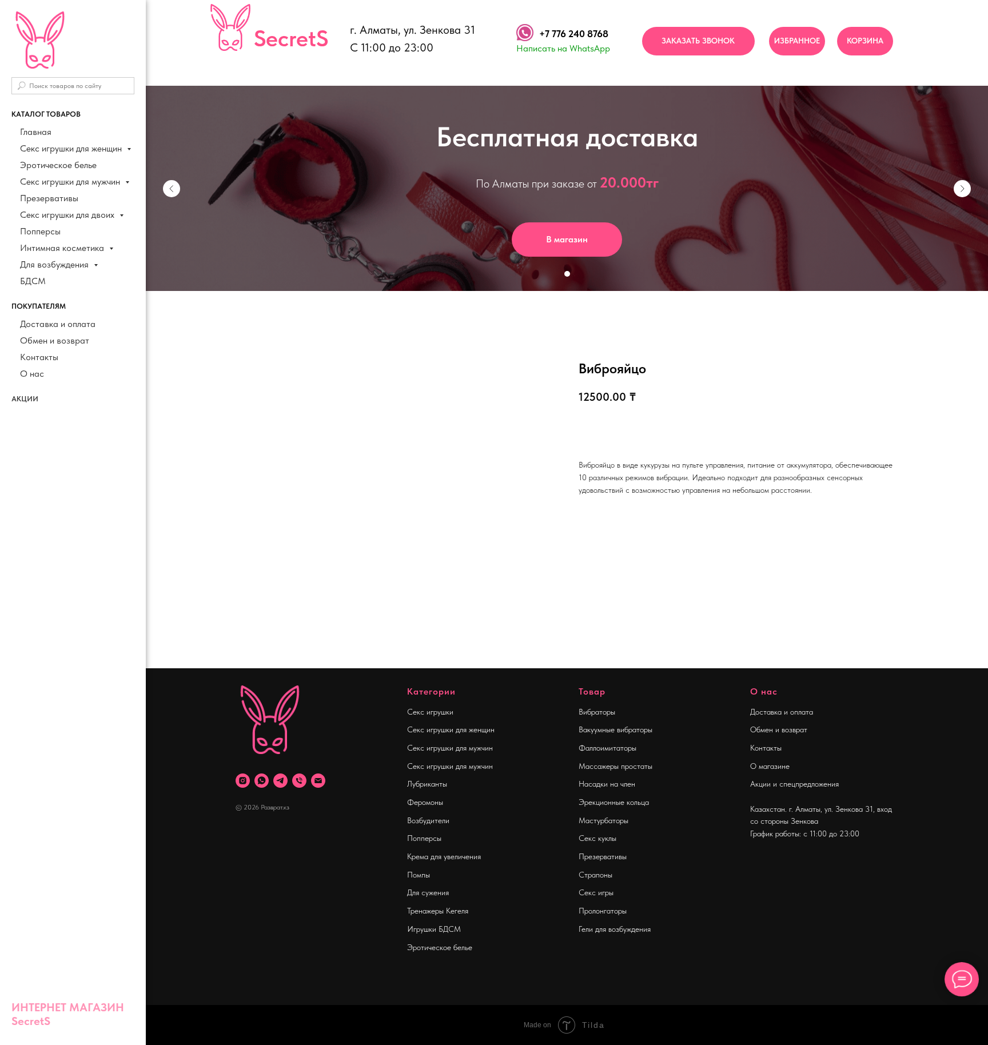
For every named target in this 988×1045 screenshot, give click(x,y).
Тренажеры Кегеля (437, 910)
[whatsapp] (261, 780)
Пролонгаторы (603, 910)
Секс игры (596, 892)
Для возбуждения (55, 264)
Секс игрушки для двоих (68, 214)
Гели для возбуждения (615, 929)
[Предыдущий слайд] (171, 188)
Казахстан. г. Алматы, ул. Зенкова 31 (811, 808)
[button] (698, 41)
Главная (35, 131)
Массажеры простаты (615, 766)
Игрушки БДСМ (434, 929)
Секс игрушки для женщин (72, 148)
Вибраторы (597, 711)
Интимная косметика (63, 247)
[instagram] (243, 780)
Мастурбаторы (603, 820)
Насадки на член (607, 783)
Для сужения (428, 892)
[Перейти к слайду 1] (567, 274)
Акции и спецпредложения (794, 783)
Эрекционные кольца (614, 802)
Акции (24, 398)
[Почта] (318, 780)
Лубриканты (427, 783)
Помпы (418, 874)
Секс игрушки (430, 711)
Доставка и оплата (57, 323)
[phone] (299, 780)
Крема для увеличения (444, 856)
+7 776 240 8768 (573, 33)
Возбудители (428, 820)
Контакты (39, 357)
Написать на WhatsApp (563, 48)
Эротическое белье (58, 164)
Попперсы (40, 231)
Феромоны (425, 802)
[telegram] (280, 780)
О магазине (770, 766)
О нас (32, 373)
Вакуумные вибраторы (615, 729)
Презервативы (49, 198)
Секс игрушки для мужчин (71, 181)
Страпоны (595, 874)
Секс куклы (597, 838)
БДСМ (33, 281)
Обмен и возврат (54, 340)
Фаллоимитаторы (607, 747)
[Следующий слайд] (962, 188)
